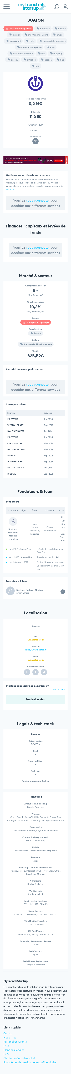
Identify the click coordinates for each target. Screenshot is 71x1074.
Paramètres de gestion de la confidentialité (30, 1062)
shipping (57, 53)
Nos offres (9, 1037)
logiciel (16, 34)
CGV (6, 1054)
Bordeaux (45, 28)
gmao (59, 34)
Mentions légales (13, 1050)
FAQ (6, 1045)
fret (43, 53)
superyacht (15, 41)
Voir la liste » (59, 689)
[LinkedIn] (27, 672)
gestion (48, 59)
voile (31, 41)
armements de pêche (31, 47)
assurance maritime (23, 53)
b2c (62, 59)
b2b (37, 66)
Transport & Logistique (20, 28)
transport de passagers (54, 41)
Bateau (62, 28)
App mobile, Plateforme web (37, 344)
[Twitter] (44, 672)
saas (52, 47)
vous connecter (38, 200)
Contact (8, 1033)
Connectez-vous (36, 639)
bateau (14, 59)
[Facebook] (35, 672)
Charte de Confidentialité (19, 1058)
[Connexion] (65, 6)
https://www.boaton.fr (35, 649)
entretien (31, 59)
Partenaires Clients (15, 1041)
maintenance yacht (38, 34)
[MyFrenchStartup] (32, 8)
